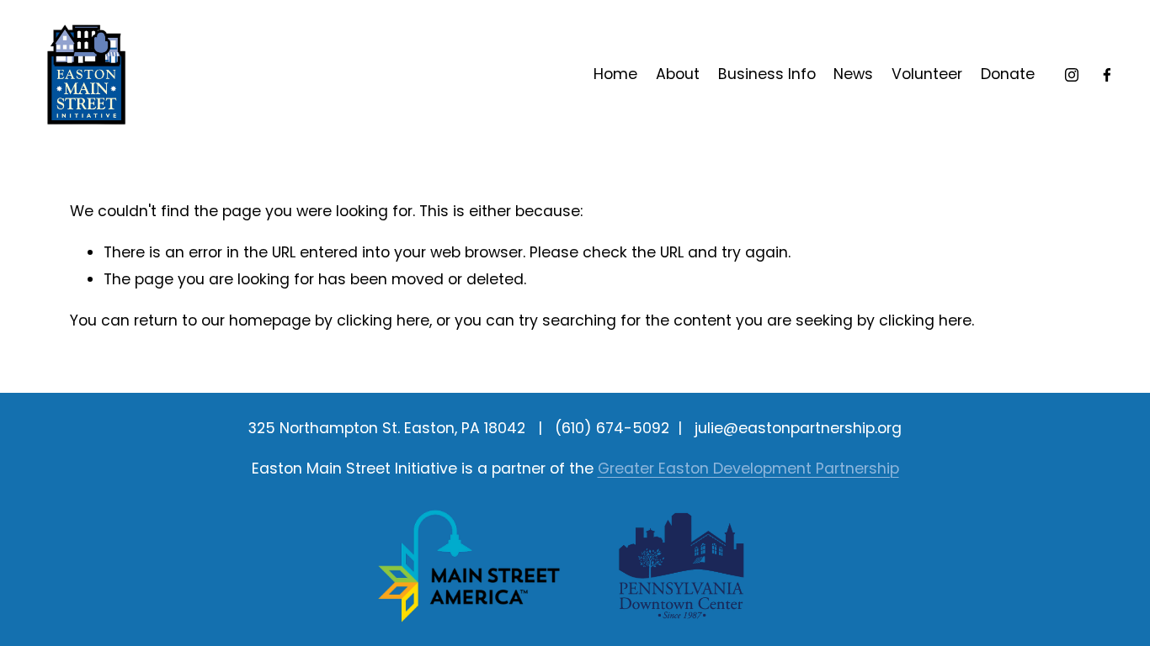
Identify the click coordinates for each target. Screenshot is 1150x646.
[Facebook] (1107, 74)
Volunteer (927, 74)
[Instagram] (1071, 74)
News (853, 74)
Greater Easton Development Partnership (748, 468)
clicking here (383, 320)
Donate (1008, 74)
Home (615, 74)
